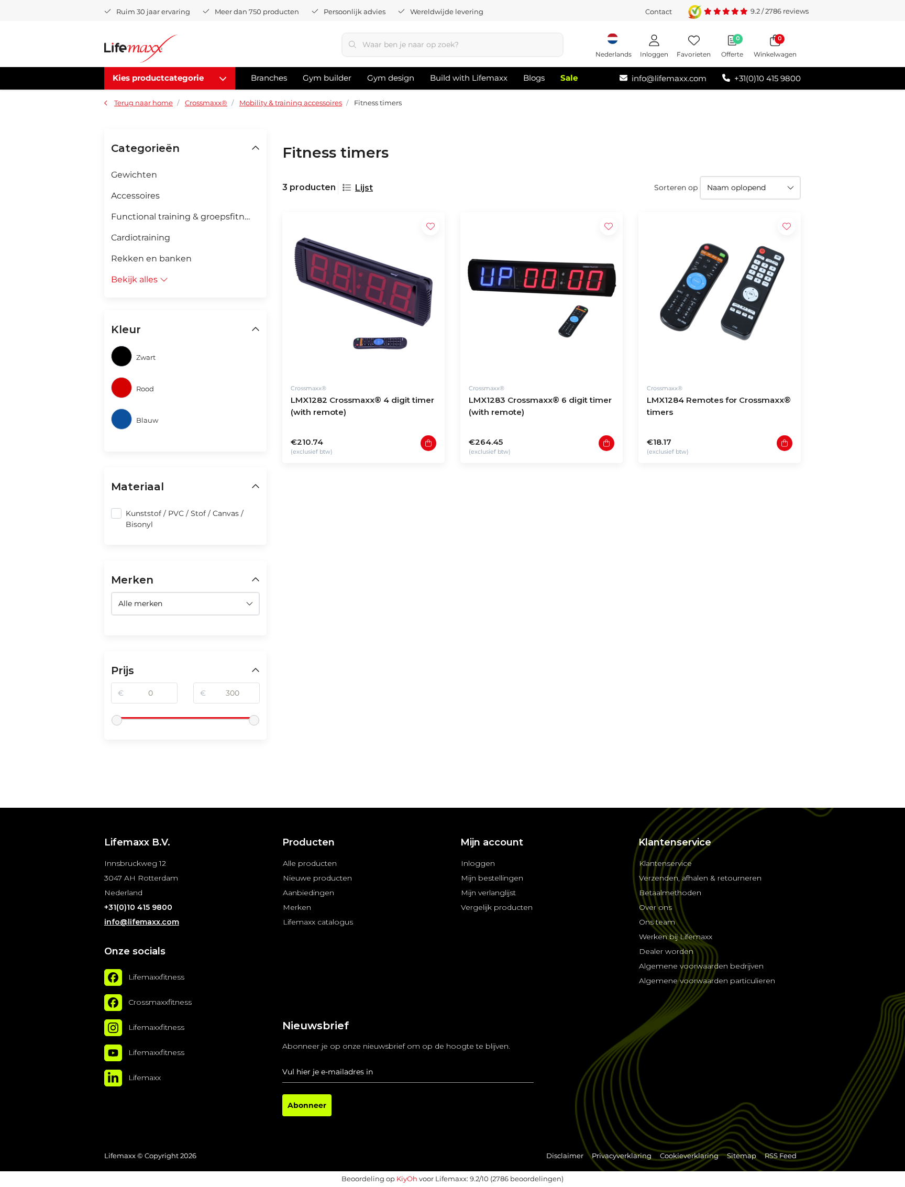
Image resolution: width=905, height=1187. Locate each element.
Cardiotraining (140, 238)
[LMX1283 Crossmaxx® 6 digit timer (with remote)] (541, 293)
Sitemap (741, 1156)
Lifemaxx (144, 1077)
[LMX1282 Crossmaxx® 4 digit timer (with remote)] (363, 293)
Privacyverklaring (622, 1156)
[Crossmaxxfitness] (113, 1002)
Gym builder (327, 78)
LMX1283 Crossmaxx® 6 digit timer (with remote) (540, 406)
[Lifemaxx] (113, 1078)
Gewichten (134, 175)
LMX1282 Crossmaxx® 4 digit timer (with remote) (362, 406)
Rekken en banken (151, 258)
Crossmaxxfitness (160, 1002)
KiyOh (406, 1178)
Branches (269, 78)
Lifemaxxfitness (156, 977)
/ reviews (780, 11)
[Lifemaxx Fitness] (141, 51)
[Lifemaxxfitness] (113, 977)
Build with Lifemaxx (468, 78)
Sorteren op (676, 187)
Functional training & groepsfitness (184, 217)
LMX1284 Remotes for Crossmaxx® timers (719, 406)
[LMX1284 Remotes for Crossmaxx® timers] (719, 293)
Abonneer (307, 1105)
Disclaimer (564, 1156)
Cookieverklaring (689, 1156)
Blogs (534, 78)
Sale (569, 78)
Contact (658, 11)
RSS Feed (781, 1156)
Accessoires (135, 196)
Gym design (390, 78)
